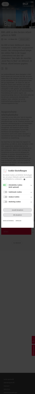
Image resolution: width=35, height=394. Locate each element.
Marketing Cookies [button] (15, 202)
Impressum (18, 220)
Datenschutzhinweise (8, 220)
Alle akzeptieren (17, 215)
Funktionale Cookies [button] (15, 192)
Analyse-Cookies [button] (14, 197)
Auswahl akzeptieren (17, 210)
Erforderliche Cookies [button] (15, 186)
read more (24, 179)
